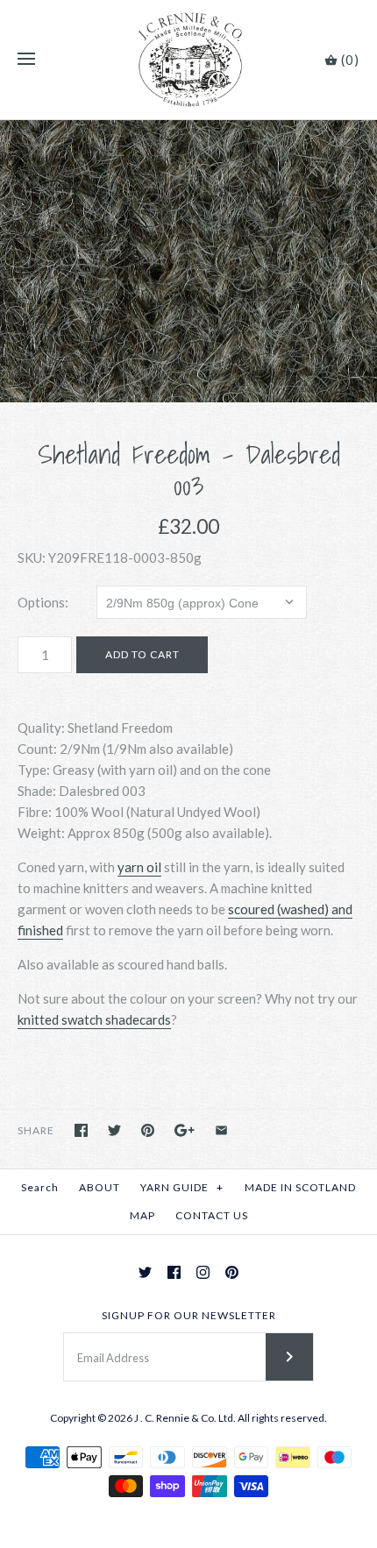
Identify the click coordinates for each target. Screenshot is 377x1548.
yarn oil (139, 867)
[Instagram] (203, 1272)
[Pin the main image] (147, 1130)
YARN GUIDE (182, 1187)
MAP (142, 1215)
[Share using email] (221, 1130)
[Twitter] (145, 1272)
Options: (43, 602)
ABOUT (99, 1187)
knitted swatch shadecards (94, 1019)
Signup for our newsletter (189, 1315)
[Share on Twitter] (114, 1130)
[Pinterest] (231, 1272)
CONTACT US (211, 1215)
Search (40, 1187)
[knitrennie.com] (189, 59)
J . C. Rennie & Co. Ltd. (186, 1417)
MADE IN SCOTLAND (300, 1187)
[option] (188, 261)
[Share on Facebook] (81, 1130)
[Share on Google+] (184, 1130)
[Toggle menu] (26, 59)
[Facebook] (174, 1272)
